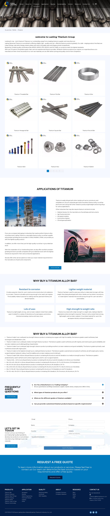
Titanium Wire (88, 94)
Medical (24, 494)
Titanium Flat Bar (55, 94)
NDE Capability (43, 496)
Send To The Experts (67, 448)
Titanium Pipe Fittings (10, 496)
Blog (74, 492)
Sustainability (61, 4)
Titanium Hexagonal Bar (21, 130)
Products (36, 4)
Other (23, 501)
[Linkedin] (93, 512)
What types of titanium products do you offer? (50, 392)
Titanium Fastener (9, 494)
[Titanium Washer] (89, 145)
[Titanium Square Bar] (55, 109)
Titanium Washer (89, 166)
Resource (78, 4)
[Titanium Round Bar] (89, 109)
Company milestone (61, 494)
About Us (28, 4)
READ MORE (54, 267)
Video (74, 496)
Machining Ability (43, 492)
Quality (53, 4)
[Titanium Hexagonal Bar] (21, 109)
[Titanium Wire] (89, 72)
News (74, 494)
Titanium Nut (55, 166)
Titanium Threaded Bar (21, 94)
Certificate (41, 494)
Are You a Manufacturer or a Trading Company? (50, 385)
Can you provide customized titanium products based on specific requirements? (62, 404)
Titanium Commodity (10, 503)
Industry (24, 499)
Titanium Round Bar (89, 130)
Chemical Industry (26, 498)
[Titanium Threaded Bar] (21, 72)
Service (70, 4)
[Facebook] (96, 512)
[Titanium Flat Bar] (55, 72)
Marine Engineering (27, 496)
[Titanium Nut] (55, 145)
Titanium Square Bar (55, 130)
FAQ (74, 498)
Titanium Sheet (9, 499)
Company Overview (61, 492)
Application (45, 4)
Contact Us (86, 4)
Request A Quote (55, 477)
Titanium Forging (9, 498)
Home (21, 4)
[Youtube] (91, 512)
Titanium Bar (8, 492)
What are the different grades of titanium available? (51, 398)
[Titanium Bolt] (21, 145)
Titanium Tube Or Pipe (11, 501)
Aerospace (24, 492)
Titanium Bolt (21, 166)
